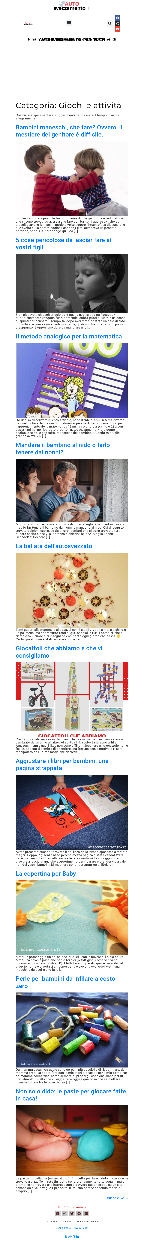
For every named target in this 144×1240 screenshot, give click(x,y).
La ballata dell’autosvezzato (54, 546)
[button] (69, 23)
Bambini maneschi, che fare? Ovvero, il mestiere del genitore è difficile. (69, 131)
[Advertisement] (72, 73)
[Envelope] (117, 29)
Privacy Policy (80, 1228)
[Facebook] (117, 18)
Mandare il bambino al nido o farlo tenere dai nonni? (63, 448)
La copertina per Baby (46, 873)
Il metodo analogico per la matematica (69, 336)
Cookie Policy (63, 1228)
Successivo (117, 1198)
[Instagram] (117, 23)
